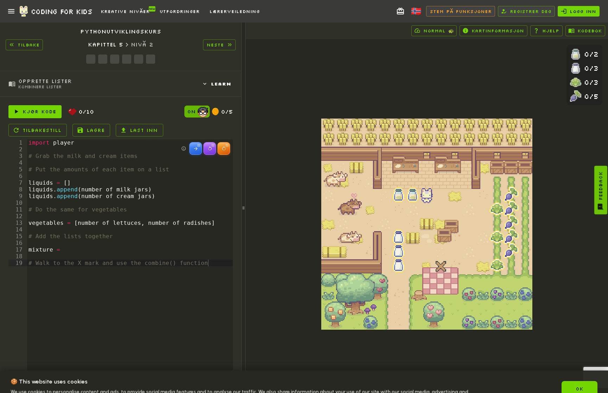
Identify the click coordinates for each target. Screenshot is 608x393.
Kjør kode (39, 111)
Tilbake (28, 44)
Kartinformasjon (497, 30)
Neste (215, 44)
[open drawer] (11, 11)
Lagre (95, 130)
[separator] (243, 208)
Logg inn (583, 11)
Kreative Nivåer (125, 11)
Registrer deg (530, 11)
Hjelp (550, 30)
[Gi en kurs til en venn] (400, 11)
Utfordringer (179, 11)
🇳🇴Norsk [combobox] (419, 13)
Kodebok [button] (589, 30)
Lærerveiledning (234, 11)
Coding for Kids (61, 11)
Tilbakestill (42, 130)
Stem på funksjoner (461, 11)
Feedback (600, 185)
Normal (438, 30)
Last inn (144, 130)
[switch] (203, 113)
